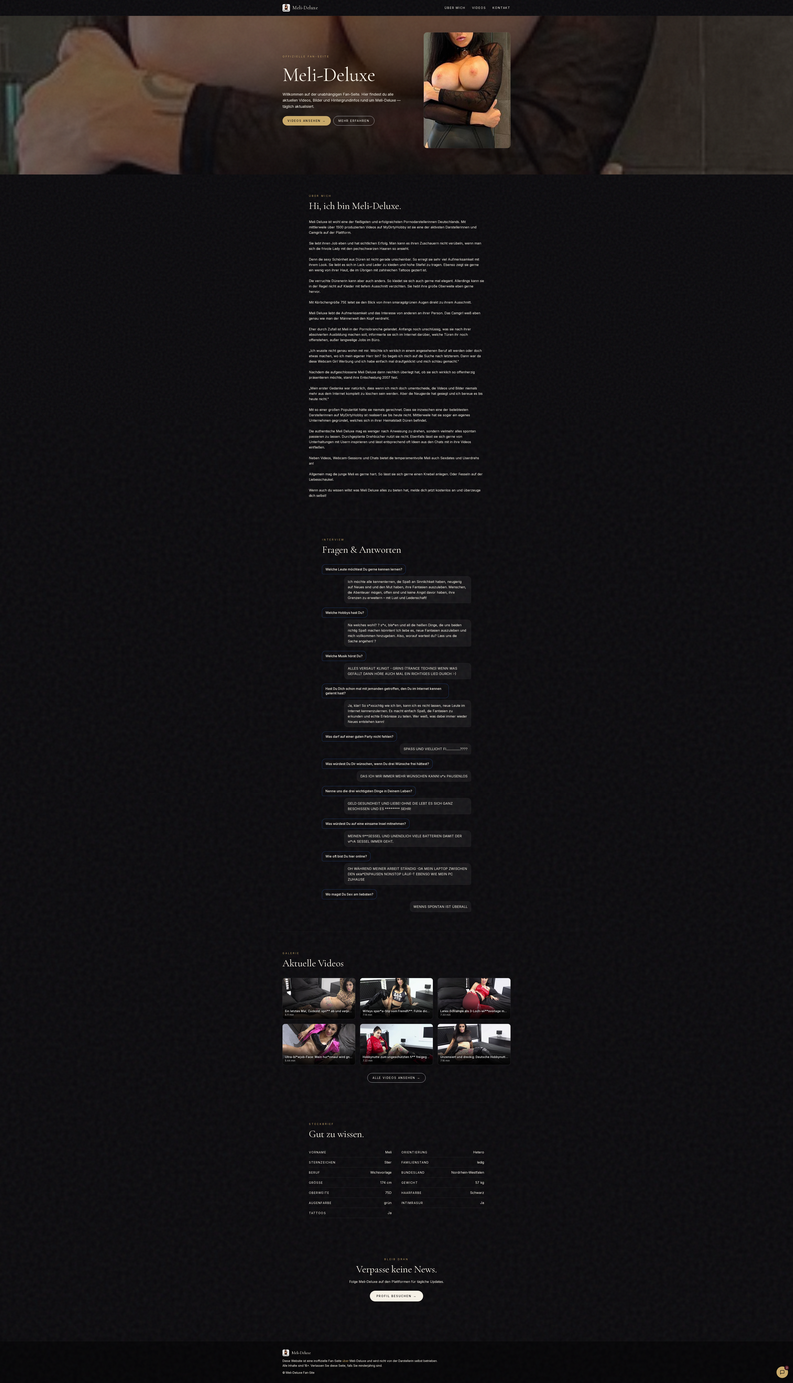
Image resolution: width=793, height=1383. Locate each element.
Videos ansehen (306, 120)
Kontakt (501, 7)
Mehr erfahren (353, 120)
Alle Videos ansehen (396, 1077)
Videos (479, 7)
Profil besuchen (396, 1296)
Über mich (455, 7)
